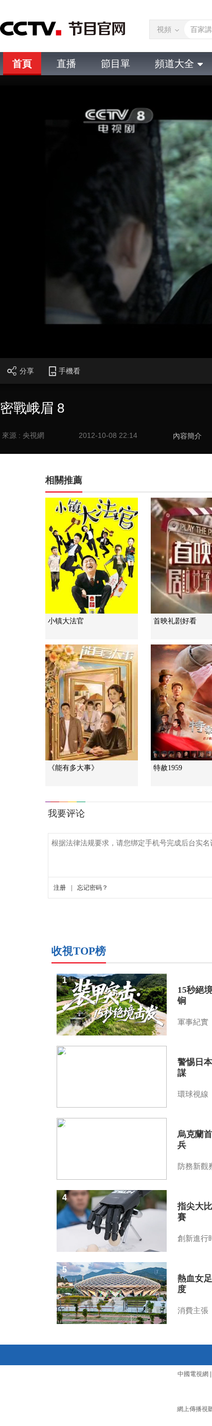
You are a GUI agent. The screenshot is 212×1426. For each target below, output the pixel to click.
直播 (66, 63)
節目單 (115, 63)
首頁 (22, 63)
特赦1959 (167, 768)
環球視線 (193, 1094)
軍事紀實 (193, 1022)
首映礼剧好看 (175, 621)
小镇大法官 (66, 621)
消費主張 (193, 1310)
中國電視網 (193, 1374)
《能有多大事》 (73, 768)
